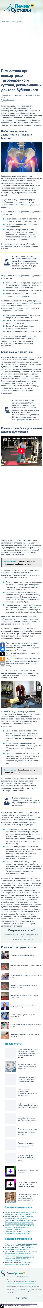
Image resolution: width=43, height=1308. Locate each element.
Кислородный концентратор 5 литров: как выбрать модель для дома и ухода (27, 1184)
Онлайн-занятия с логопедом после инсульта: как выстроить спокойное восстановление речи (28, 1197)
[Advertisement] (21, 45)
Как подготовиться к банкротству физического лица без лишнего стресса (27, 1119)
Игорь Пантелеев (8, 100)
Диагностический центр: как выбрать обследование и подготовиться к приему (27, 1079)
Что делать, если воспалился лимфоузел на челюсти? (18, 1232)
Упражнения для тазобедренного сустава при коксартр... (26, 976)
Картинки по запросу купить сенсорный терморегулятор (16, 1305)
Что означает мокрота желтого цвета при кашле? (19, 1217)
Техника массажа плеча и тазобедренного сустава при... (24, 1035)
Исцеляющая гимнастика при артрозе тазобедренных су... (23, 1006)
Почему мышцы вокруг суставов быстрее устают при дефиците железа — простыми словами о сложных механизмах (21, 1222)
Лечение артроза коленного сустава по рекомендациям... (23, 986)
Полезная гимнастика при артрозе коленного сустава (25, 1025)
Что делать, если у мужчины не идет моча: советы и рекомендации (21, 1213)
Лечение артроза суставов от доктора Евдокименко (23, 1016)
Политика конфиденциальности (26, 1283)
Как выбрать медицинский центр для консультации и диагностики (27, 1066)
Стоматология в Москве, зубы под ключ (28, 1171)
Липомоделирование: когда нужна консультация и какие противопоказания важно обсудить (27, 1132)
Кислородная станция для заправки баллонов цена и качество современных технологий (19, 1227)
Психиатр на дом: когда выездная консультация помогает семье (26, 1145)
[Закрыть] (2, 1306)
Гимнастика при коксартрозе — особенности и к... (25, 966)
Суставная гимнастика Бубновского (22, 955)
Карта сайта (21, 1298)
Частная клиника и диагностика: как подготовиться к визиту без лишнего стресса (27, 1092)
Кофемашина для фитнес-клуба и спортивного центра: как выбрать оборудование (27, 1105)
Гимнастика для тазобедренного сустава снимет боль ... (24, 996)
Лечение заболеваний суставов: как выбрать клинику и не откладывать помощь (27, 1158)
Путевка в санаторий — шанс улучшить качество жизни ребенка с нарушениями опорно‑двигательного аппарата (27, 1053)
